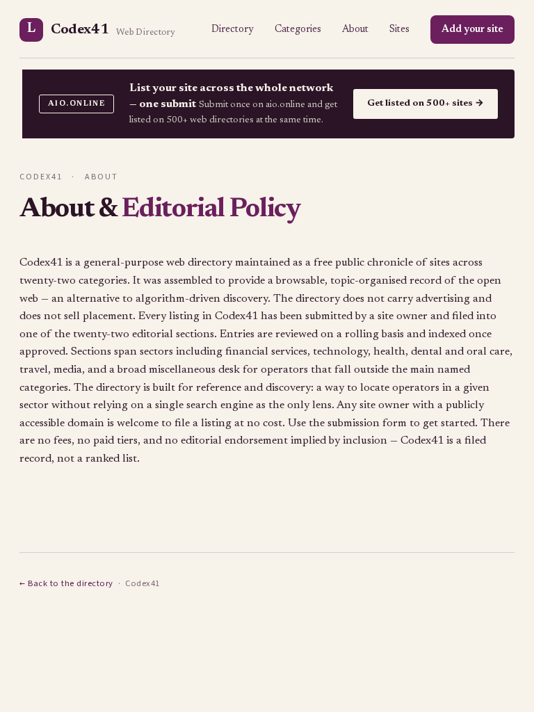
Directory (232, 29)
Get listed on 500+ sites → (425, 103)
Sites (399, 29)
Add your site (472, 29)
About (355, 29)
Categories (298, 29)
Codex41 (101, 29)
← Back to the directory (66, 583)
